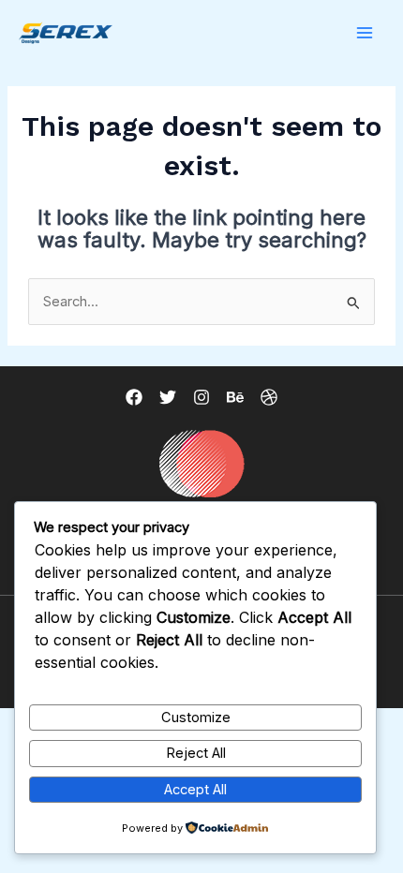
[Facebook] (134, 397)
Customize (196, 717)
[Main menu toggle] (364, 32)
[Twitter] (167, 397)
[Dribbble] (269, 397)
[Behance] (235, 397)
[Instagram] (201, 397)
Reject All (196, 753)
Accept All (195, 789)
